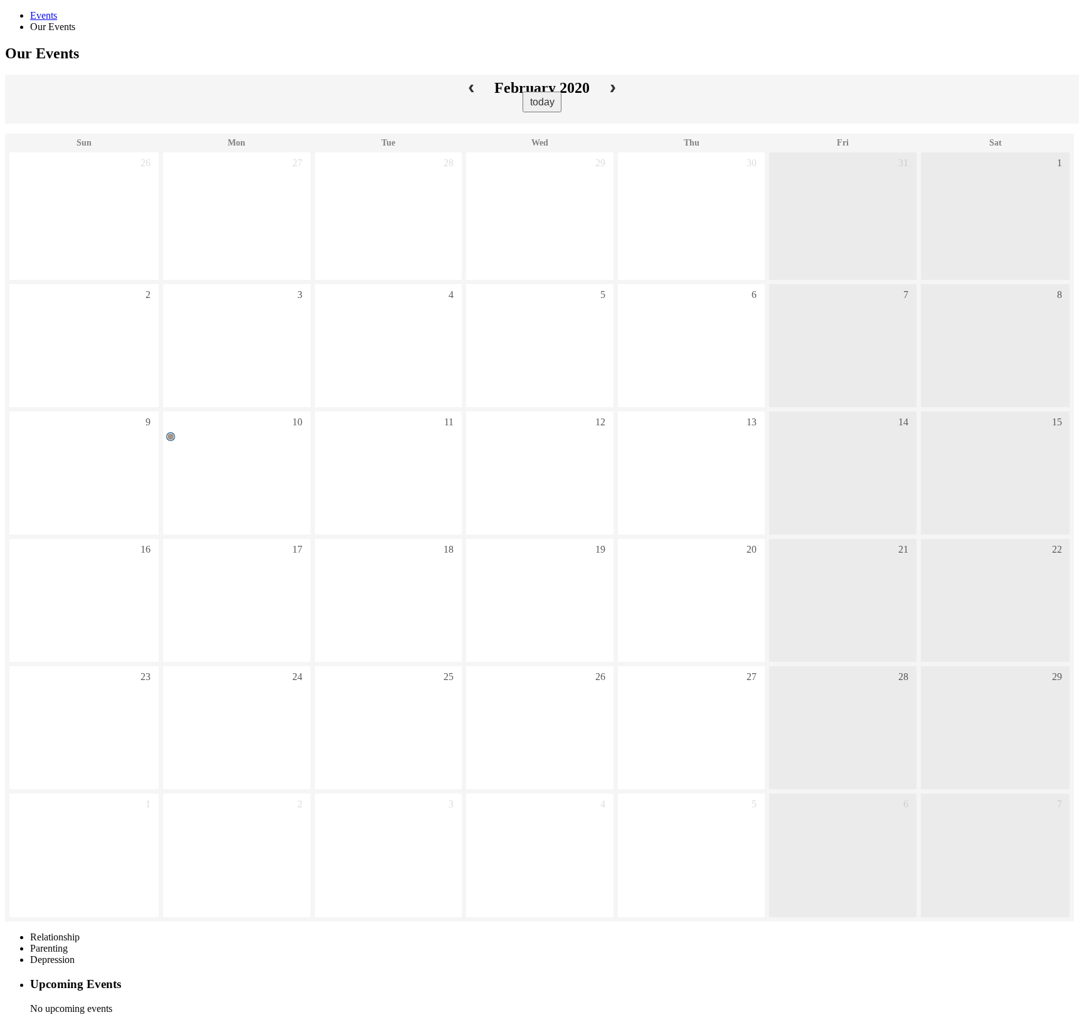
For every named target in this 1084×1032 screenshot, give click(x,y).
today (542, 102)
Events (43, 15)
